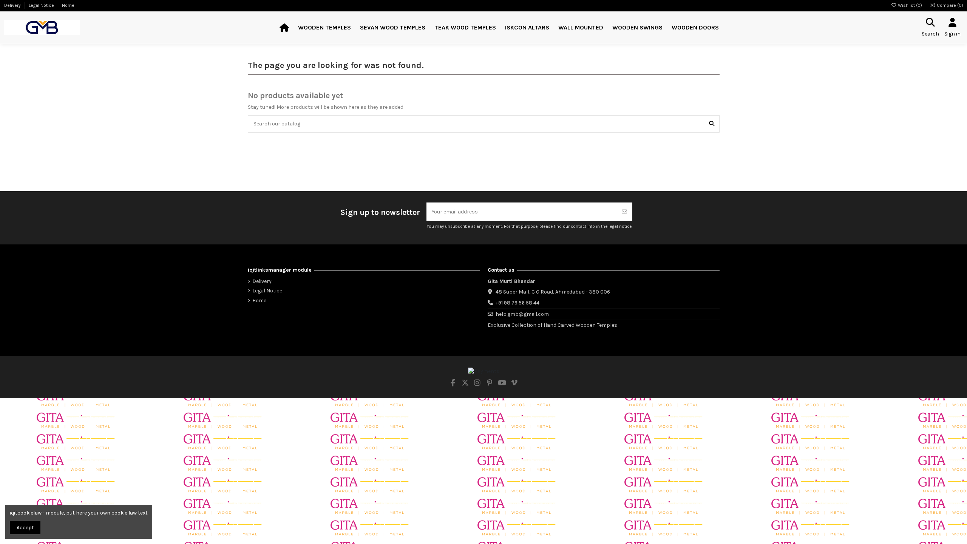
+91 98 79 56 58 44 (517, 303)
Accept (25, 527)
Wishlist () (910, 5)
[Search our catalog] (712, 123)
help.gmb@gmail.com (522, 314)
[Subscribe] (624, 211)
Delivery (13, 5)
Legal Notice (42, 5)
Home (68, 5)
